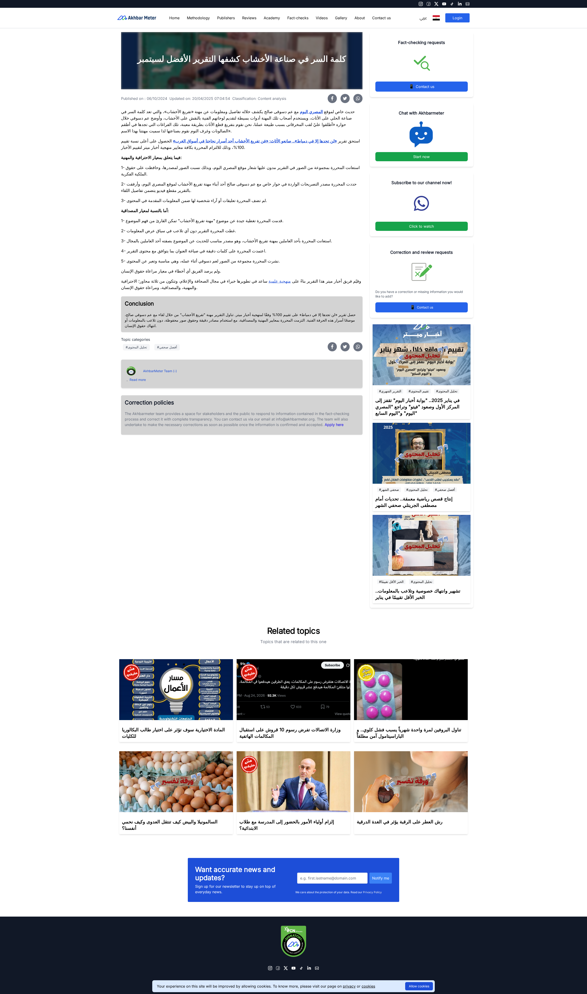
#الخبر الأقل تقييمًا (391, 582)
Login (457, 18)
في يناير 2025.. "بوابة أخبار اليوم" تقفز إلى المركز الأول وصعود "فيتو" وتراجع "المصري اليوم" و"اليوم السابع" (417, 407)
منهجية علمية (280, 281)
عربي (423, 18)
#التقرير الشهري (390, 391)
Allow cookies (419, 986)
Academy (272, 18)
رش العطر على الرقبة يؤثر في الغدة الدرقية (400, 822)
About (359, 18)
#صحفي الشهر (389, 490)
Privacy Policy (372, 892)
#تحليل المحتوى (446, 391)
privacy (349, 986)
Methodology (198, 18)
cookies (368, 986)
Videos (322, 18)
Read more (138, 380)
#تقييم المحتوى (419, 391)
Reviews (249, 18)
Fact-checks (297, 18)
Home (174, 18)
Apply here (334, 424)
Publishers (226, 18)
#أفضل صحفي (445, 490)
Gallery (341, 18)
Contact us (381, 18)
